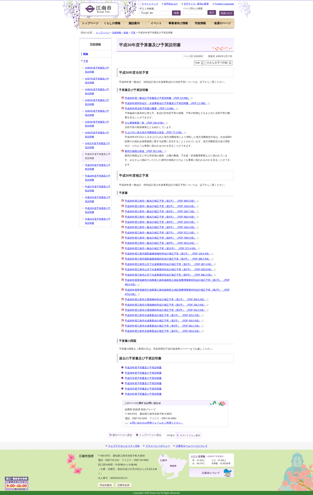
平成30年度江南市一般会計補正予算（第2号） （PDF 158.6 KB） (160, 206)
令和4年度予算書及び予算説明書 (97, 113)
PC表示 (171, 435)
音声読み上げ (171, 3)
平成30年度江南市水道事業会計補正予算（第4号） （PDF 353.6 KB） (163, 331)
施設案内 (134, 23)
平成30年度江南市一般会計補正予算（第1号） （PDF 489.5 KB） (160, 200)
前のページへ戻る (122, 435)
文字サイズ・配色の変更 (196, 3)
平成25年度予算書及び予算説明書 (143, 388)
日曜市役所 (123, 485)
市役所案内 (106, 485)
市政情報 (116, 32)
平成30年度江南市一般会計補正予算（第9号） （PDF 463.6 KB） (160, 243)
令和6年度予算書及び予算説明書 (97, 91)
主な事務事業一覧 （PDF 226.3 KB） (145, 122)
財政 (126, 32)
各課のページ (222, 23)
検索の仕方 (226, 13)
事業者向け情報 (178, 23)
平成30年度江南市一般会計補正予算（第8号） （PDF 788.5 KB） (160, 237)
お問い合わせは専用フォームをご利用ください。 (157, 422)
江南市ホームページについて (192, 445)
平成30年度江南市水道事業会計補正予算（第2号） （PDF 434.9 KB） (163, 320)
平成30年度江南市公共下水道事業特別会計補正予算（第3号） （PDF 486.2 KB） (169, 274)
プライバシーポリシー (158, 445)
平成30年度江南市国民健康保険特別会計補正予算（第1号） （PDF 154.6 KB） (168, 253)
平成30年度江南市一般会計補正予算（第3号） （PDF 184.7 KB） (160, 211)
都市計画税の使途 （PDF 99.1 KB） (144, 151)
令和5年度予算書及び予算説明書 (97, 102)
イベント (156, 23)
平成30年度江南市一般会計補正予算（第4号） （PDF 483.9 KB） (160, 216)
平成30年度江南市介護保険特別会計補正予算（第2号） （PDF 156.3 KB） (165, 304)
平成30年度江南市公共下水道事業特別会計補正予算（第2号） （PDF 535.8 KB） (169, 269)
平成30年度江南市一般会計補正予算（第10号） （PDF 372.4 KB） (161, 248)
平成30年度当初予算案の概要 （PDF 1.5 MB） (150, 108)
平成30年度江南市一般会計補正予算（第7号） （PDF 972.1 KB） (160, 232)
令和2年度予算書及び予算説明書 (97, 134)
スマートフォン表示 (190, 435)
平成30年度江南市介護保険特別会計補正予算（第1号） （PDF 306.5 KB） (165, 299)
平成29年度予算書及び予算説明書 (143, 367)
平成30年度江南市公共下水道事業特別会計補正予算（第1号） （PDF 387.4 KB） (169, 264)
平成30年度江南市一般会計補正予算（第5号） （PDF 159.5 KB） (160, 222)
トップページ (90, 23)
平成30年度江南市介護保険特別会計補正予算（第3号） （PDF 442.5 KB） (165, 310)
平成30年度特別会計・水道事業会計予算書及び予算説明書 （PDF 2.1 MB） (166, 103)
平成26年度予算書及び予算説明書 (143, 383)
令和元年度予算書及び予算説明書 (97, 145)
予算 (133, 32)
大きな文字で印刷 (217, 62)
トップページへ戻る (150, 435)
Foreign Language (224, 3)
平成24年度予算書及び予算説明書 (143, 394)
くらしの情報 (112, 23)
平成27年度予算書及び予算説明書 (143, 378)
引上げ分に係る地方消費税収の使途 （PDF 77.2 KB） (154, 132)
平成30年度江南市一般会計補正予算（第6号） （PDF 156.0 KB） (160, 227)
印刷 (197, 63)
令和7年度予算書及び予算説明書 (97, 81)
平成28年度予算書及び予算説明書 (143, 372)
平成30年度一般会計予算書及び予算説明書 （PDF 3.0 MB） (157, 98)
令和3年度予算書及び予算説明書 (97, 124)
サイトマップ (151, 3)
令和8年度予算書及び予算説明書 (97, 70)
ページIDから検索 (193, 8)
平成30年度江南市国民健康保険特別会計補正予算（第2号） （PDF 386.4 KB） (168, 258)
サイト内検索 (146, 8)
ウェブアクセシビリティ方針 (124, 445)
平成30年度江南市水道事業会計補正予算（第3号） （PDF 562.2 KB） (163, 325)
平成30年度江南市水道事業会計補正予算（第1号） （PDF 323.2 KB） (163, 315)
